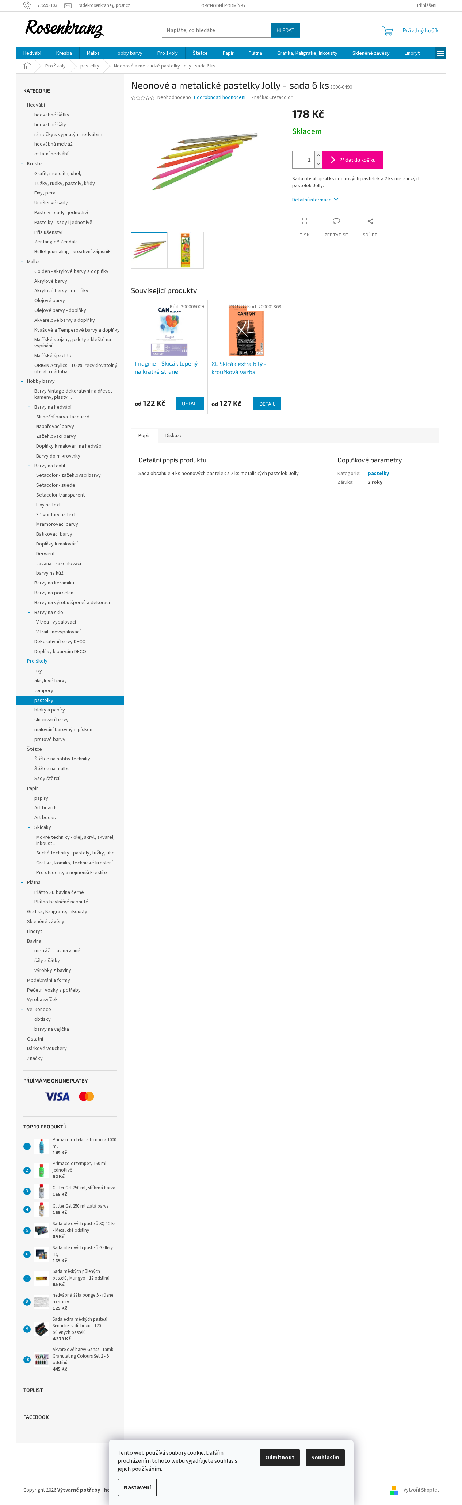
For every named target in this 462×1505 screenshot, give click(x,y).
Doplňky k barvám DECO (60, 651)
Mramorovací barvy (57, 524)
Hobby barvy (41, 381)
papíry (41, 798)
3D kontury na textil (57, 514)
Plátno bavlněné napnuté (61, 902)
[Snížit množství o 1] (318, 164)
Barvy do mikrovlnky (58, 456)
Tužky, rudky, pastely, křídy (64, 183)
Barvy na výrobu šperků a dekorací (72, 602)
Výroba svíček (42, 999)
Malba (33, 261)
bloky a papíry (49, 710)
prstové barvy (49, 739)
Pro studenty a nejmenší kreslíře (71, 872)
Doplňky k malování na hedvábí (69, 446)
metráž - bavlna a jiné (57, 950)
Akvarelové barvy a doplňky (64, 320)
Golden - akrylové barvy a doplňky (71, 271)
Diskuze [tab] (174, 435)
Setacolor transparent (60, 495)
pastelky (43, 700)
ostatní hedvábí (51, 154)
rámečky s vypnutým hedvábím (68, 134)
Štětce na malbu (52, 768)
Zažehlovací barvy (56, 436)
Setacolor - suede (55, 485)
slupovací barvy (51, 719)
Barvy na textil (49, 466)
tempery (43, 690)
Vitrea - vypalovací (56, 622)
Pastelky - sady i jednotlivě (63, 222)
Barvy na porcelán (53, 593)
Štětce (34, 749)
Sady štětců (47, 778)
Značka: (272, 97)
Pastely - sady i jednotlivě (62, 212)
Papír (32, 788)
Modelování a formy (48, 980)
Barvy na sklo (48, 612)
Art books (45, 817)
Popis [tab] (144, 435)
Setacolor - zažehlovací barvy (68, 475)
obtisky (42, 1019)
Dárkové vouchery (47, 1048)
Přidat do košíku (357, 160)
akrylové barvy (50, 680)
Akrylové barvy (50, 281)
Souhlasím (325, 1458)
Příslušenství (48, 232)
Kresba (35, 163)
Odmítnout (279, 1458)
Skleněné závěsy (45, 921)
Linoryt (34, 931)
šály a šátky (47, 960)
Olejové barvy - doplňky (60, 310)
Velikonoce (39, 1009)
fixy (38, 671)
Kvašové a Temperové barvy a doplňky (77, 330)
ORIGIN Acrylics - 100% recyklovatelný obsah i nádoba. (75, 368)
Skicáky (42, 827)
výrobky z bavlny (52, 970)
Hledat (285, 30)
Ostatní (35, 1039)
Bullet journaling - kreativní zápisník (72, 251)
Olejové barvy (49, 300)
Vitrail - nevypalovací (58, 632)
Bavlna (34, 941)
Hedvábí (36, 105)
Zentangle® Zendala (56, 242)
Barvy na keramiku (54, 583)
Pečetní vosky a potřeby (54, 990)
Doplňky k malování (57, 544)
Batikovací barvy (54, 534)
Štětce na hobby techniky (62, 759)
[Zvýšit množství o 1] (318, 155)
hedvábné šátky (51, 115)
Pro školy (37, 661)
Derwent (45, 553)
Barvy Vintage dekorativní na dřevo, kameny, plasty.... (73, 394)
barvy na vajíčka (51, 1029)
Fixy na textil (49, 505)
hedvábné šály (50, 124)
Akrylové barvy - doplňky (61, 290)
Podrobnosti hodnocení (219, 97)
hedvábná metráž (53, 144)
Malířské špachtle (53, 355)
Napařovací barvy (55, 426)
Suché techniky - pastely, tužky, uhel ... (78, 853)
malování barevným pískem (64, 729)
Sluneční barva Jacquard (62, 417)
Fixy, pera (45, 193)
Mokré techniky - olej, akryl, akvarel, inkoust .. (75, 840)
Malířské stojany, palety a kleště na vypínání (72, 343)
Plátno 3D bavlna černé (59, 892)
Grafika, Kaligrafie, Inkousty (57, 911)
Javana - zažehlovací (58, 563)
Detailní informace (312, 200)
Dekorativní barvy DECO (60, 641)
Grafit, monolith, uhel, (57, 173)
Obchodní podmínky (223, 6)
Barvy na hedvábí (53, 407)
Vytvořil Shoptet (421, 1490)
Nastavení (137, 1487)
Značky (35, 1058)
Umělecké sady (51, 203)
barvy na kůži (50, 573)
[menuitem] (32, 53)
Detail (190, 403)
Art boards (46, 807)
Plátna (34, 882)
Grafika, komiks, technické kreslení (74, 863)
